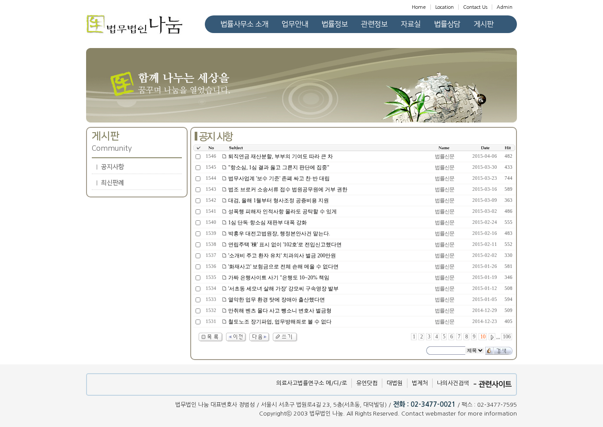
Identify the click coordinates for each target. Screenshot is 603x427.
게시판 (484, 24)
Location (444, 7)
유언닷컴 (366, 383)
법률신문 (444, 156)
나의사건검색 (453, 383)
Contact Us (475, 7)
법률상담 (447, 24)
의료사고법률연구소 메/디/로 (311, 383)
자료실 (411, 24)
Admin (505, 7)
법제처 (420, 383)
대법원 (395, 383)
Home (419, 7)
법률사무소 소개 (244, 24)
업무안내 (295, 24)
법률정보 (334, 24)
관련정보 (374, 24)
